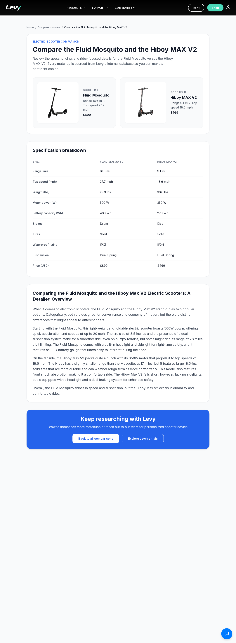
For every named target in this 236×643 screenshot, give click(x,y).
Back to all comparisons (95, 438)
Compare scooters (49, 27)
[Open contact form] (226, 633)
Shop (215, 8)
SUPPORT (98, 7)
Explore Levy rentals (143, 438)
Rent (196, 8)
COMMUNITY (124, 7)
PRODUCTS (74, 7)
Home (30, 27)
